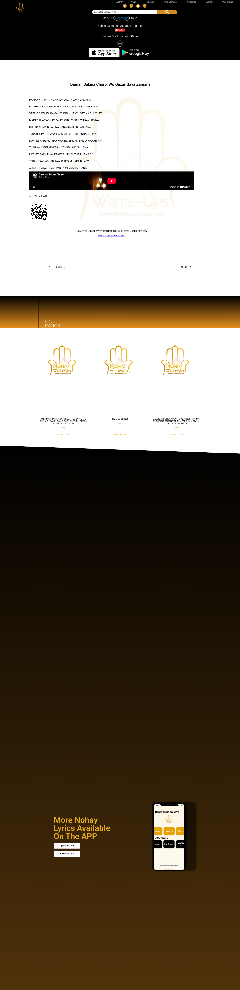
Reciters (150, 2)
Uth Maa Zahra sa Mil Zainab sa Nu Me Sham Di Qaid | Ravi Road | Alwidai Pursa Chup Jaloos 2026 (63, 421)
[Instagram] (144, 6)
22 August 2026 (120, 419)
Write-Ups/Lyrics (170, 2)
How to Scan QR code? (111, 235)
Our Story (120, 2)
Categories (191, 2)
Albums (134, 2)
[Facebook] (125, 6)
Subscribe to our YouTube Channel (120, 26)
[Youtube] (138, 6)
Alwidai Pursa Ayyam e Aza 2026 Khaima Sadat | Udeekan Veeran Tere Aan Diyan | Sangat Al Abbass (176, 421)
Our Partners (227, 2)
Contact (209, 2)
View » (63, 428)
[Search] (167, 12)
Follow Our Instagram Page (120, 36)
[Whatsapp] (131, 6)
